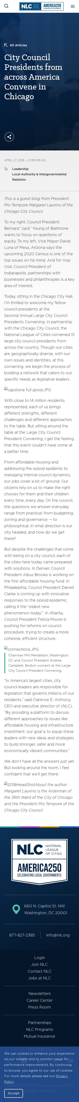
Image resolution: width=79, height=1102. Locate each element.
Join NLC (39, 964)
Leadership (20, 169)
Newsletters (39, 993)
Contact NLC (39, 971)
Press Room (39, 1007)
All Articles (18, 45)
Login (39, 957)
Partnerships (39, 1022)
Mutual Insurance (39, 1036)
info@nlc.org (58, 935)
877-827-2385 (22, 935)
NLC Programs (39, 1029)
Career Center (40, 1000)
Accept (13, 1093)
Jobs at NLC (39, 978)
